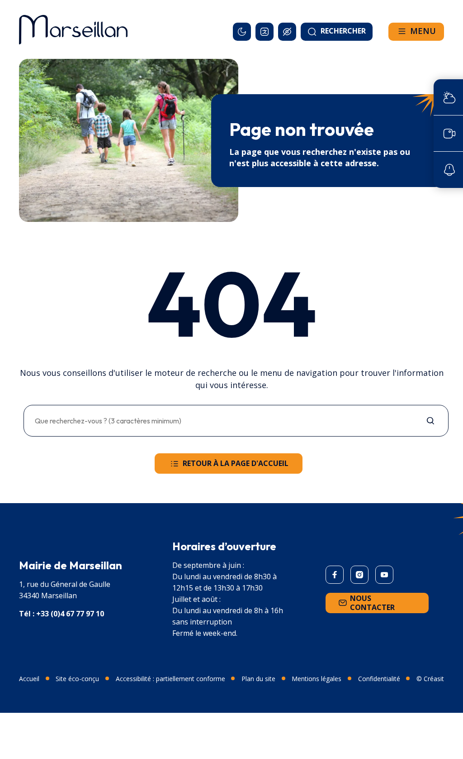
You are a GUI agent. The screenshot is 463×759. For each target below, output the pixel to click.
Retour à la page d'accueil (235, 463)
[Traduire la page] (264, 32)
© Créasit (430, 678)
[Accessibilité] (287, 32)
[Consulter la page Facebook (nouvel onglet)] (335, 575)
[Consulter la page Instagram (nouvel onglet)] (359, 575)
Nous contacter (372, 602)
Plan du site (258, 678)
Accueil (29, 678)
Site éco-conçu (77, 678)
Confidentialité (379, 678)
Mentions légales (316, 678)
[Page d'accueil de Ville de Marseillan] (73, 29)
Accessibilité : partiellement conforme (170, 678)
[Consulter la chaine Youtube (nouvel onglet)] (384, 575)
